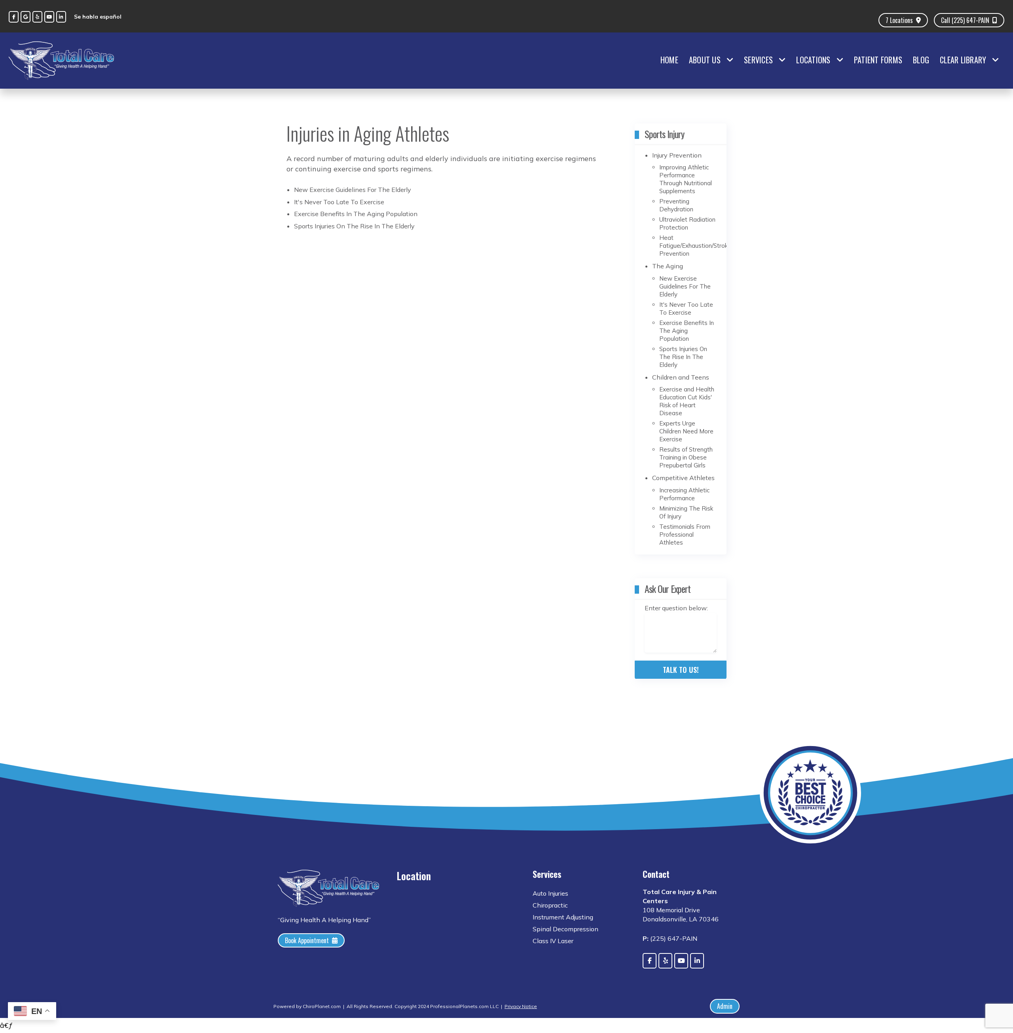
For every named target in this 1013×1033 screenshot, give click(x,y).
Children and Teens (680, 377)
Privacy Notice (521, 1006)
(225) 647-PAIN (673, 938)
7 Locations (899, 20)
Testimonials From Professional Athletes (684, 534)
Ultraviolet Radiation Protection (687, 223)
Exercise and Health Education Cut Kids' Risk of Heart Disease (686, 401)
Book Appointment (307, 940)
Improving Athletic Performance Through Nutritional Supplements (685, 179)
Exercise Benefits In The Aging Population (355, 214)
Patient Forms (878, 60)
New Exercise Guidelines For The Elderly (352, 190)
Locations (813, 60)
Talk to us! (681, 670)
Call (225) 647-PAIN (965, 20)
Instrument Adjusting (563, 917)
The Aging (667, 266)
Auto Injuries (550, 893)
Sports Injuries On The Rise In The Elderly (354, 226)
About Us (705, 60)
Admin (724, 1006)
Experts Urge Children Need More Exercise (686, 431)
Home (669, 60)
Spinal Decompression (565, 929)
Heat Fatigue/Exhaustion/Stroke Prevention (695, 245)
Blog (921, 60)
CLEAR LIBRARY (963, 60)
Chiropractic (550, 905)
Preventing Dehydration (676, 205)
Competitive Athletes (683, 478)
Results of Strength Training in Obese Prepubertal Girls (686, 457)
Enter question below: (676, 608)
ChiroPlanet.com (322, 1006)
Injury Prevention (677, 155)
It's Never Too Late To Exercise (339, 202)
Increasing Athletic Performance (684, 494)
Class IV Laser (553, 941)
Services (758, 60)
